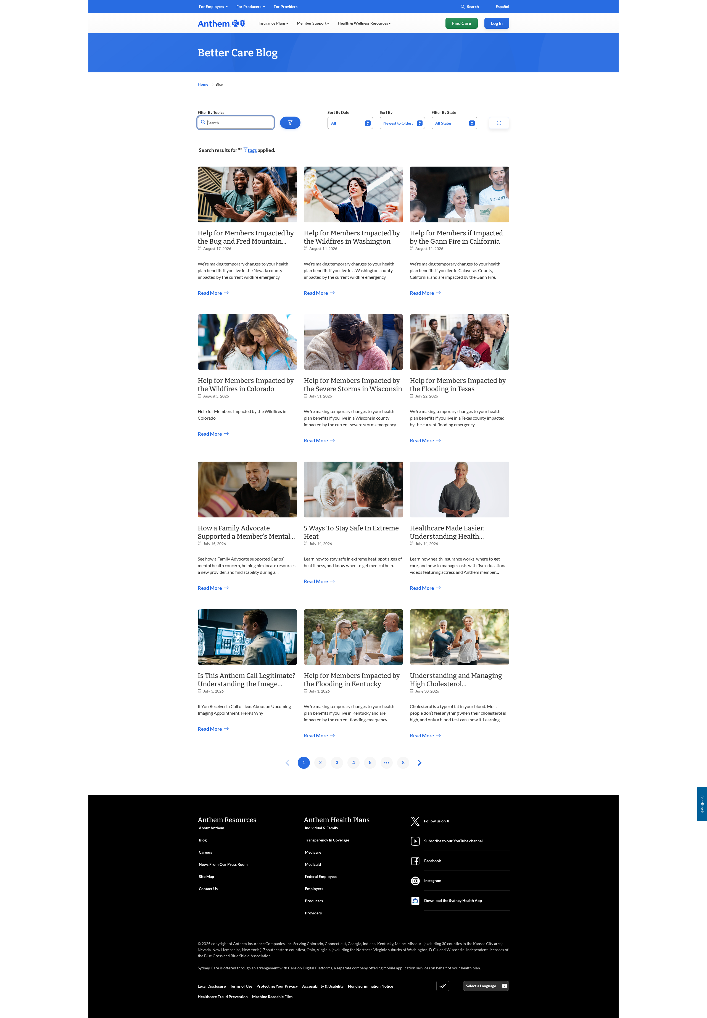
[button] (290, 123)
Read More (210, 293)
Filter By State (444, 112)
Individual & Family (321, 827)
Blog (203, 840)
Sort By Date (338, 112)
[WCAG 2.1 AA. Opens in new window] (442, 986)
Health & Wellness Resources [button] (363, 23)
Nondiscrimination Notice (370, 986)
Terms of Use (241, 986)
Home (203, 84)
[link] (221, 23)
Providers (313, 913)
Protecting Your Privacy (277, 986)
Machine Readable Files (272, 996)
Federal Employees (321, 876)
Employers (314, 888)
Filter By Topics (211, 112)
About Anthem (211, 827)
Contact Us (208, 888)
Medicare (313, 852)
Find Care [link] (461, 23)
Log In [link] (497, 23)
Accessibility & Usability (323, 986)
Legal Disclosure (212, 986)
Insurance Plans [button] (272, 23)
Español (502, 6)
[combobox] (350, 123)
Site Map (206, 876)
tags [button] (252, 150)
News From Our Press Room (223, 864)
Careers (205, 852)
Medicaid (313, 864)
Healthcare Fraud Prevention (223, 996)
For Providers (285, 8)
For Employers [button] (212, 6)
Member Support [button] (312, 23)
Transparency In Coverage (327, 840)
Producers (314, 900)
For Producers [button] (249, 6)
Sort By (386, 112)
